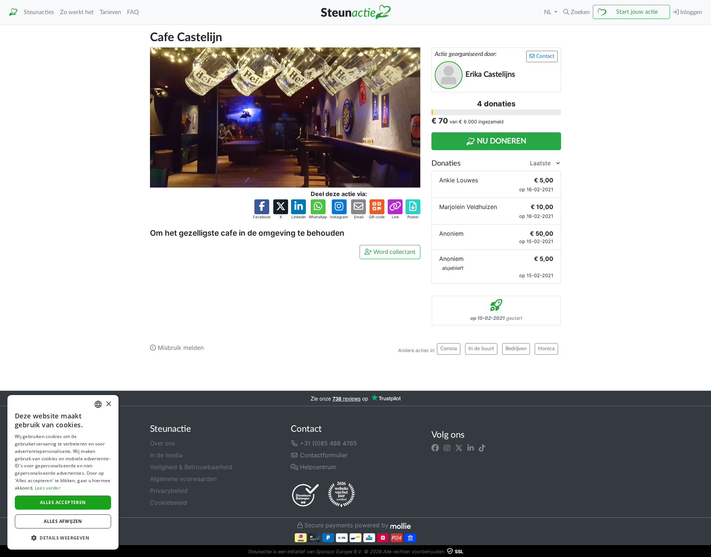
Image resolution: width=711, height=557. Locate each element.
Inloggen (690, 12)
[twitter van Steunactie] (459, 447)
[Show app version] (706, 552)
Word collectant (393, 252)
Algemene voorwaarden (183, 479)
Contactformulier (323, 455)
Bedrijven (516, 348)
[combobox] (98, 404)
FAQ (133, 12)
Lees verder (47, 488)
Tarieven (110, 12)
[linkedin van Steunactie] (470, 447)
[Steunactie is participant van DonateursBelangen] (305, 495)
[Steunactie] (13, 12)
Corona (448, 348)
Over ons (162, 443)
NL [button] (548, 12)
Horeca (546, 348)
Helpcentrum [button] (317, 467)
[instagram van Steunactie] (447, 447)
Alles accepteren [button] (63, 502)
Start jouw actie (637, 12)
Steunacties (39, 12)
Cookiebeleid (168, 502)
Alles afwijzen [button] (63, 521)
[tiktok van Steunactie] (482, 447)
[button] (576, 12)
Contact (544, 56)
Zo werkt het (77, 12)
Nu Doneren (500, 141)
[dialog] (62, 472)
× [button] (108, 404)
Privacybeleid (169, 490)
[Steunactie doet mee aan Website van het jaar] (341, 495)
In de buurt (481, 348)
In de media (166, 455)
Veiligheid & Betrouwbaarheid (191, 467)
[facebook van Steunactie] (435, 447)
